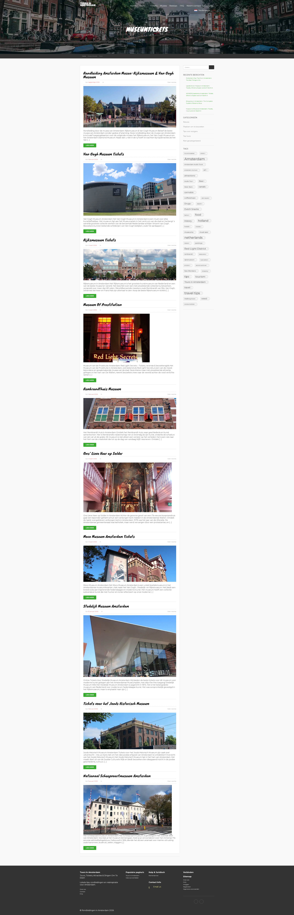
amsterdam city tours (190, 170)
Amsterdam (194, 159)
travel (187, 287)
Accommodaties (189, 153)
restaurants (202, 254)
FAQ (182, 6)
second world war (201, 265)
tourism (200, 276)
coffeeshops (189, 198)
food (198, 214)
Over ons (83, 889)
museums (188, 232)
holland (203, 220)
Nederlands (204, 10)
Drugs (187, 203)
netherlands (193, 237)
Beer (201, 181)
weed (204, 298)
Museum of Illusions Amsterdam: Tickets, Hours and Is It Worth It (199, 110)
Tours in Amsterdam (195, 282)
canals (202, 186)
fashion (186, 215)
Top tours (187, 136)
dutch (199, 204)
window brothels (189, 304)
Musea (163, 6)
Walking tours (189, 299)
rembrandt (188, 254)
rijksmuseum (189, 260)
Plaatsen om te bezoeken (193, 127)
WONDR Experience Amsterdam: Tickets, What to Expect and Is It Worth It (199, 94)
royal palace (204, 260)
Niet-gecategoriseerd (192, 141)
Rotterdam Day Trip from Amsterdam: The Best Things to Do (199, 79)
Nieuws (186, 122)
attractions (189, 175)
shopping (205, 271)
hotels (186, 226)
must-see (204, 232)
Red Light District (195, 248)
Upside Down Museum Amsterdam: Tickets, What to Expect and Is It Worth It (199, 87)
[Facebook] (196, 902)
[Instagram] (201, 902)
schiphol (186, 265)
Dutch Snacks (191, 209)
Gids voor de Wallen (132, 878)
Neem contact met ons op (200, 6)
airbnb (203, 153)
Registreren (187, 887)
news (186, 243)
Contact (82, 891)
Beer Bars (188, 187)
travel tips (192, 293)
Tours (142, 6)
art (205, 170)
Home (133, 6)
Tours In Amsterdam (132, 875)
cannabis (188, 192)
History (188, 221)
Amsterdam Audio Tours (193, 164)
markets (198, 226)
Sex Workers (190, 271)
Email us (157, 887)
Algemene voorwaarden (191, 889)
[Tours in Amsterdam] (89, 4)
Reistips (173, 6)
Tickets (153, 6)
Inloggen (186, 884)
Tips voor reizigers (190, 131)
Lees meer (90, 145)
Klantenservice (153, 875)
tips (186, 276)
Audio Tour (188, 181)
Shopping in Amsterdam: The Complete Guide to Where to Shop (199, 102)
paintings (198, 243)
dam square (205, 198)
